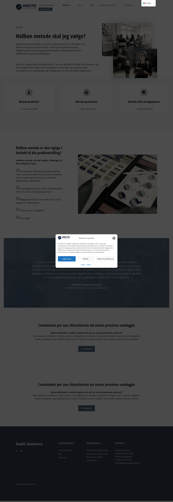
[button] (114, 238)
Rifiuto (85, 259)
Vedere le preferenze (105, 259)
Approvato (66, 259)
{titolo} (83, 264)
